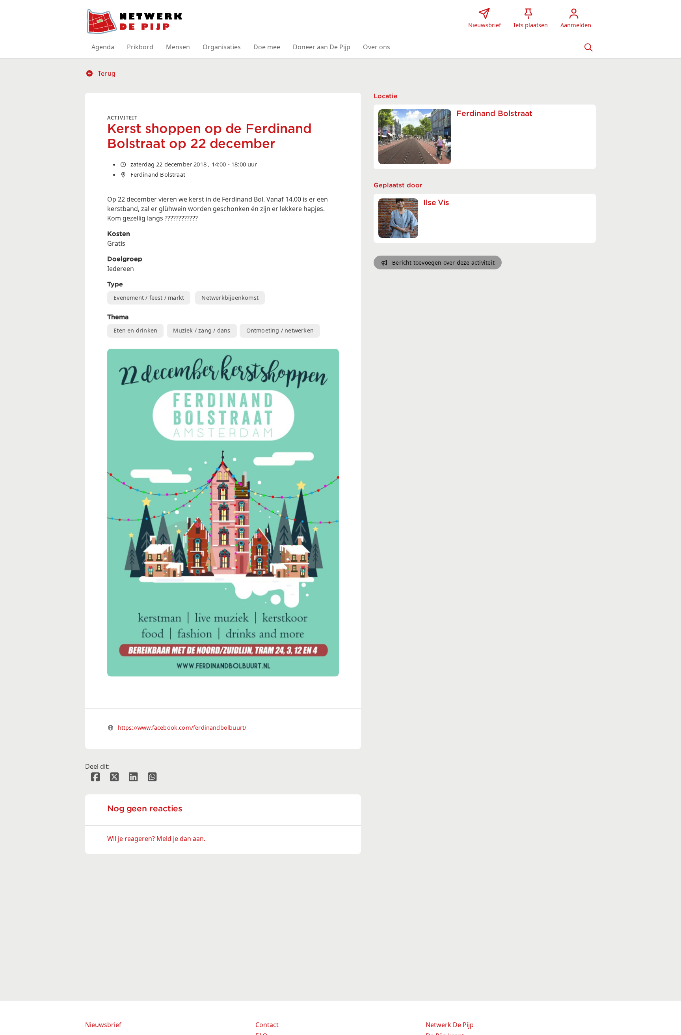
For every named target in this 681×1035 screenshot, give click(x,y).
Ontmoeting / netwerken (280, 330)
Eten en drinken (135, 330)
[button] (103, 47)
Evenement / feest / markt (149, 297)
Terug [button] (105, 73)
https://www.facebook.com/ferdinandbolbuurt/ (182, 727)
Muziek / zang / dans (201, 330)
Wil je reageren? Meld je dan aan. (156, 838)
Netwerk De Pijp (450, 1024)
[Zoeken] (588, 46)
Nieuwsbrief (103, 1024)
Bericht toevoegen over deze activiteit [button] (443, 262)
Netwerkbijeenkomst (230, 297)
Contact (267, 1024)
